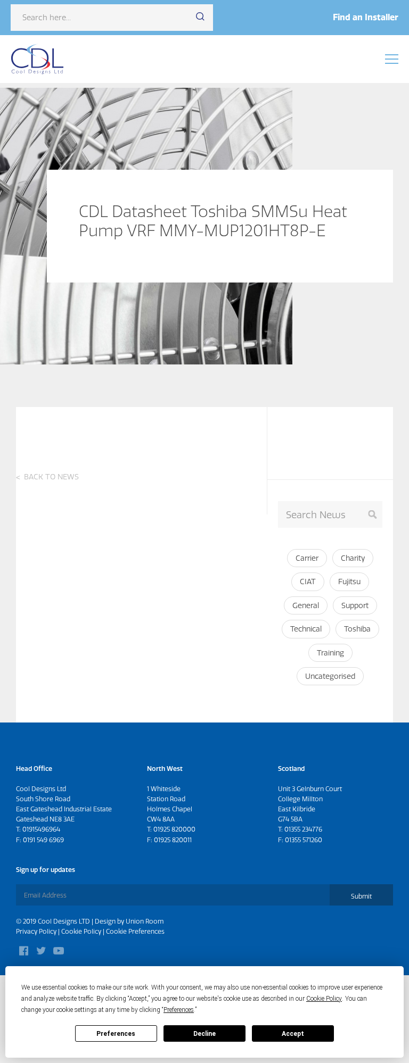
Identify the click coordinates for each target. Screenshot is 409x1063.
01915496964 (41, 829)
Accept (293, 1033)
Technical (306, 629)
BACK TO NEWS (51, 476)
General (305, 605)
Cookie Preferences (135, 931)
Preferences (115, 1033)
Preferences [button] (178, 1010)
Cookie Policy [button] (324, 998)
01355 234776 (303, 829)
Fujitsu (349, 581)
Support (355, 605)
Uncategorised (330, 676)
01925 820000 (174, 829)
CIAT (308, 581)
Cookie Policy (81, 931)
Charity (353, 558)
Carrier (307, 558)
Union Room (144, 921)
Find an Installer (365, 17)
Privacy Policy (36, 931)
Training (330, 653)
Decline (204, 1033)
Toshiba (357, 629)
